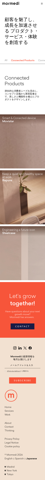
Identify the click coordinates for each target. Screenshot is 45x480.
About (8, 423)
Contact (9, 427)
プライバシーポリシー (14, 371)
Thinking (9, 431)
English (9, 459)
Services (9, 411)
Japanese (31, 459)
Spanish (19, 459)
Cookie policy (12, 446)
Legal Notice (12, 443)
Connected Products (22, 60)
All (6, 60)
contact (22, 326)
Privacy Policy (12, 439)
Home (8, 407)
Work (7, 415)
